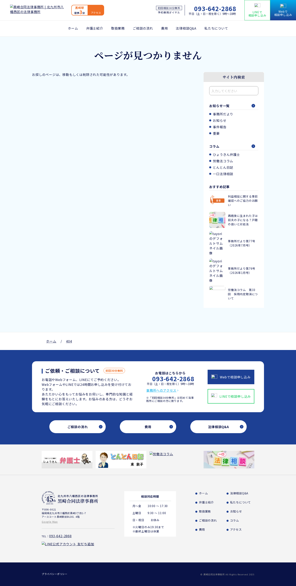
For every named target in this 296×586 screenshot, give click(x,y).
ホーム (73, 28)
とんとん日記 (223, 167)
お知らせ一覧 (219, 105)
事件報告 (219, 126)
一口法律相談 (223, 173)
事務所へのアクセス (161, 390)
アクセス (236, 529)
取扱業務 (118, 28)
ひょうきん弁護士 (226, 154)
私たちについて (216, 28)
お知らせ (219, 120)
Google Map (50, 522)
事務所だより (223, 114)
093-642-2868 (215, 8)
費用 (164, 28)
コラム (214, 146)
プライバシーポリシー (54, 574)
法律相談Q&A (186, 28)
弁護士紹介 (94, 28)
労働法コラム (223, 160)
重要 (216, 133)
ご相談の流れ (143, 28)
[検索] (254, 90)
